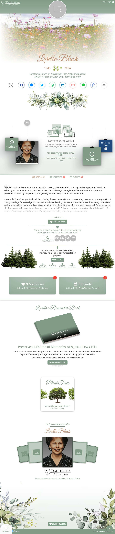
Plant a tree (57, 260)
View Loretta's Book (57, 362)
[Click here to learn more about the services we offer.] (57, 473)
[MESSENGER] (31, 85)
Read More (57, 217)
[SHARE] (93, 85)
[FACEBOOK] (21, 85)
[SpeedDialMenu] (109, 528)
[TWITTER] (42, 85)
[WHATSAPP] (52, 85)
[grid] (57, 146)
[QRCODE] (11, 85)
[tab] (38, 177)
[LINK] (104, 85)
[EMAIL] (73, 85)
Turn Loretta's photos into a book (60, 154)
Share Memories (59, 524)
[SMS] (83, 85)
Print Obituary (59, 221)
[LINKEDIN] (62, 85)
